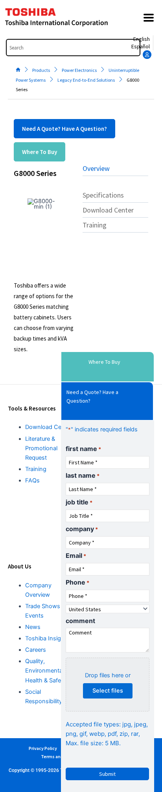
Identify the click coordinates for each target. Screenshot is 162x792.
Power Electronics (79, 70)
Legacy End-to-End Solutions (86, 80)
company (82, 529)
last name (82, 475)
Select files (107, 690)
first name (83, 449)
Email (76, 555)
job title (79, 502)
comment (80, 621)
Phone (77, 582)
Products (41, 70)
